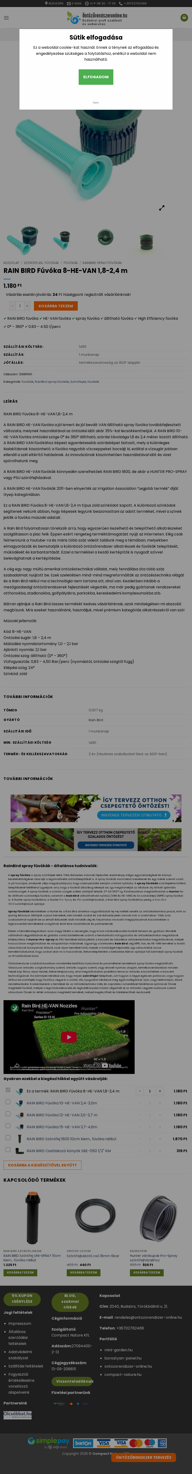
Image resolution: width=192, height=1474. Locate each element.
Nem (96, 102)
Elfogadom (96, 77)
